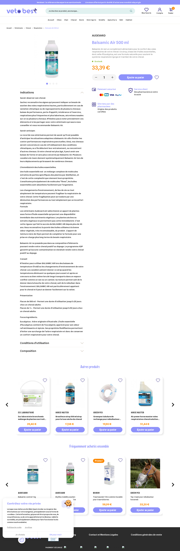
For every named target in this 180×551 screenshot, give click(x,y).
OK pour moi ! (55, 535)
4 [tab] (56, 84)
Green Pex (98, 412)
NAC (121, 20)
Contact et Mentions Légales (103, 535)
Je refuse (28, 527)
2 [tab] (50, 84)
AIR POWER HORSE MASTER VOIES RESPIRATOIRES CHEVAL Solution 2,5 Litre (144, 418)
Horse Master (62, 412)
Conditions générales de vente (146, 535)
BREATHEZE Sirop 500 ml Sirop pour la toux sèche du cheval (69, 418)
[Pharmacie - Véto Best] (22, 11)
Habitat (129, 20)
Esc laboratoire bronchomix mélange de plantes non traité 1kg (32, 418)
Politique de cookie (14, 527)
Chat (66, 20)
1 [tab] (47, 84)
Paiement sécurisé (53, 547)
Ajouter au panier (135, 77)
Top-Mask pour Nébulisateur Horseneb (142, 498)
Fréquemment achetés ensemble (89, 446)
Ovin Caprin (91, 20)
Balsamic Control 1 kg (27, 497)
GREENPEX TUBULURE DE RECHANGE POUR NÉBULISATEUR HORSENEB (106, 418)
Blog (73, 535)
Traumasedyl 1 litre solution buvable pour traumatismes (108, 498)
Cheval (74, 20)
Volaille (102, 20)
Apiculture (112, 20)
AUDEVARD (23, 493)
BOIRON (96, 493)
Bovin (81, 20)
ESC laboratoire (26, 412)
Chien (59, 20)
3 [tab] (53, 84)
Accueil (51, 20)
